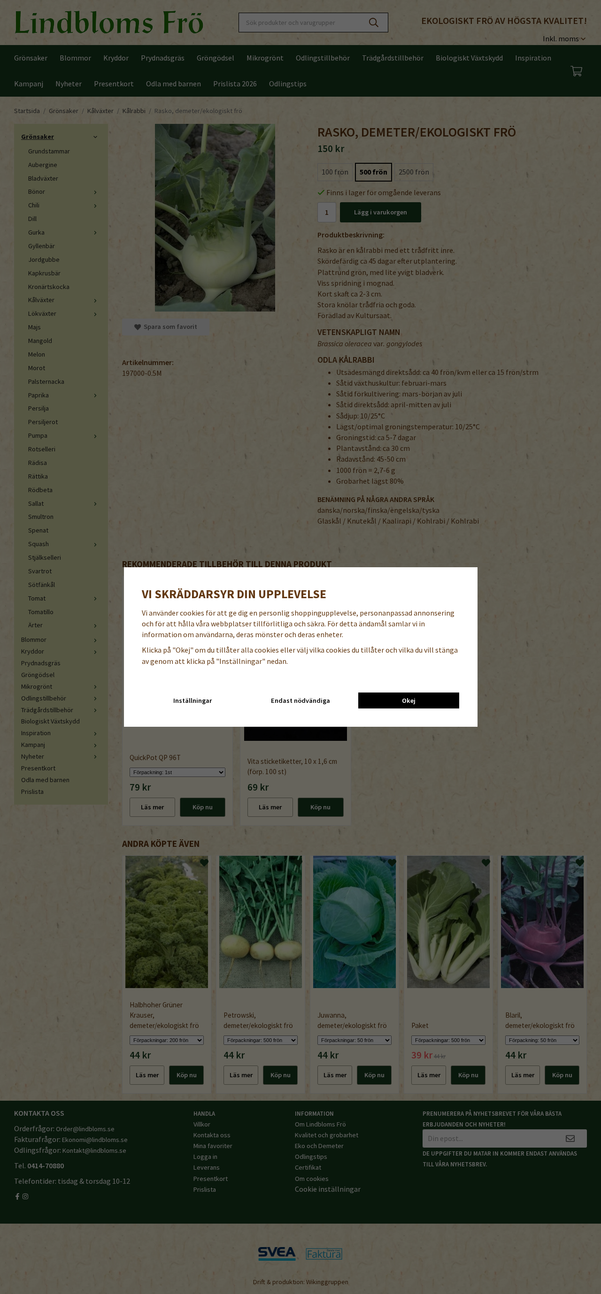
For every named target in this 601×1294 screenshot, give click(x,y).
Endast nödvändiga (300, 700)
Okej (409, 700)
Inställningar (192, 700)
